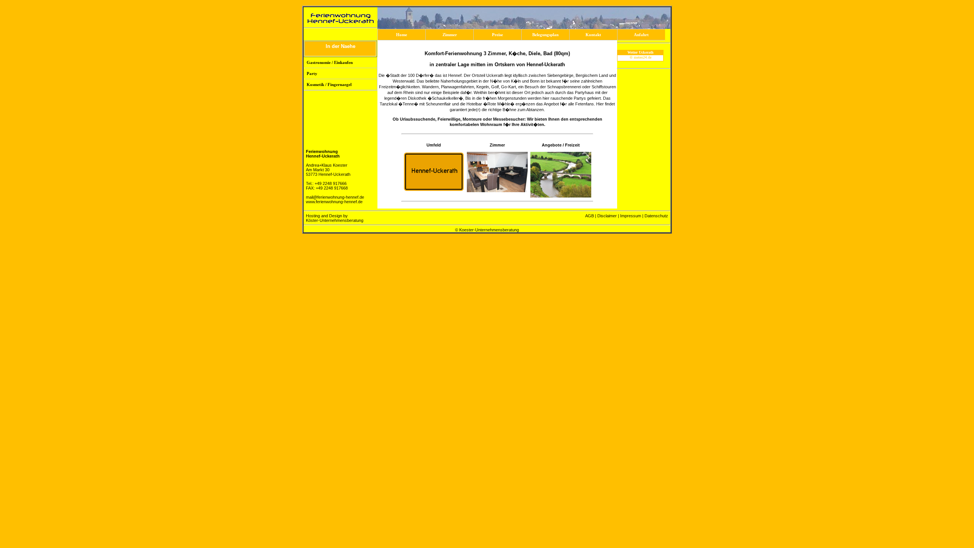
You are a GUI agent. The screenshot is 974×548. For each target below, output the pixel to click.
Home (401, 34)
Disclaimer (607, 215)
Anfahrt (641, 34)
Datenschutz (656, 215)
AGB (589, 215)
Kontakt (593, 34)
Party (312, 73)
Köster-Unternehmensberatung (334, 220)
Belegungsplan (545, 34)
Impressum (630, 215)
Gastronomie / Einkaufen (330, 62)
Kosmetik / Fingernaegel (329, 84)
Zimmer (449, 34)
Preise (497, 34)
